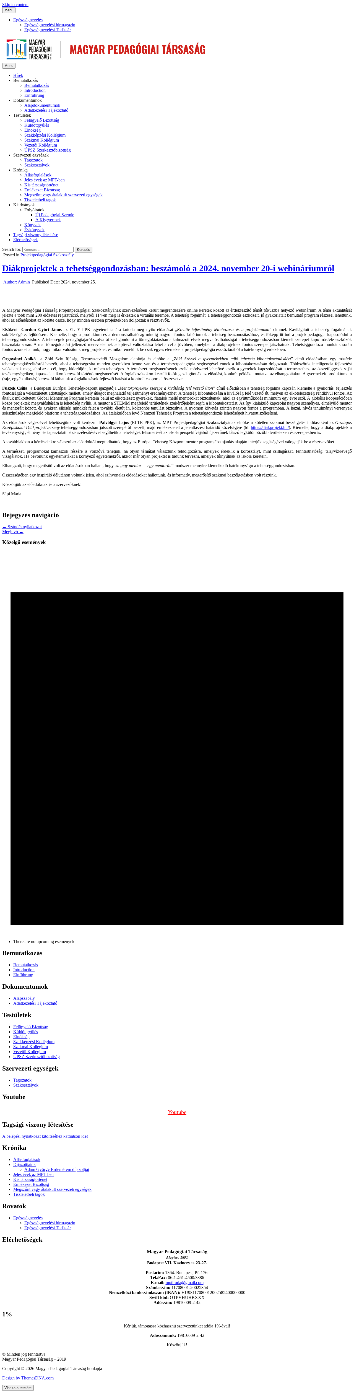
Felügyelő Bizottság (41, 120)
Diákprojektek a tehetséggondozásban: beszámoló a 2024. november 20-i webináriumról (168, 268)
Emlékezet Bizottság (42, 190)
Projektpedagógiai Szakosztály (47, 254)
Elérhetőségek (25, 239)
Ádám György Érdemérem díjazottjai (56, 1169)
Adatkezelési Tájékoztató (46, 110)
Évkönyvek (34, 229)
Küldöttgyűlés (36, 125)
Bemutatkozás (36, 85)
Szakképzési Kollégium (45, 135)
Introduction (35, 90)
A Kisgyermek (48, 219)
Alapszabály (24, 998)
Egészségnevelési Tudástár (47, 29)
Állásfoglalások (37, 175)
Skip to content (15, 4)
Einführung (34, 95)
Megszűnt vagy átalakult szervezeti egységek (63, 194)
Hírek (18, 75)
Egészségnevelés (28, 19)
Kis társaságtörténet (41, 185)
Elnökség (32, 130)
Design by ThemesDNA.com (28, 1378)
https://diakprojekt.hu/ (270, 427)
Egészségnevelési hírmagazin (49, 24)
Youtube (177, 1112)
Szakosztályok (37, 165)
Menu (8, 10)
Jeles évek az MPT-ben (44, 180)
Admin (16, 282)
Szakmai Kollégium (41, 140)
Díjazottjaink (24, 1164)
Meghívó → (13, 531)
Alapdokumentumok (42, 105)
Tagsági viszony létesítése (35, 234)
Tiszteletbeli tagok (40, 199)
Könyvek (32, 224)
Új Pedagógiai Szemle (54, 214)
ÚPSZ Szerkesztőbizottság (47, 150)
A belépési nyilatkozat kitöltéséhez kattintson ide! (45, 1136)
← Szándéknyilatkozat (22, 526)
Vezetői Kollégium (40, 145)
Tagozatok (33, 160)
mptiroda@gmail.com (185, 1282)
